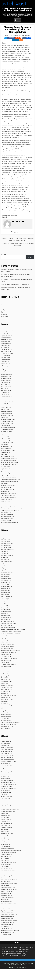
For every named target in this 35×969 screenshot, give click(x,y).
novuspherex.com (6, 371)
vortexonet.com (5, 345)
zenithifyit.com (5, 361)
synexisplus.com (6, 344)
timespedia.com (6, 825)
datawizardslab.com (7, 415)
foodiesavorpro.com (7, 423)
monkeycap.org (6, 792)
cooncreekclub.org (7, 749)
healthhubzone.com (7, 555)
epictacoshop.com (7, 868)
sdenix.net (4, 794)
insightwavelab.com (7, 429)
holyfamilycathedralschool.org (10, 511)
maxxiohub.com (6, 363)
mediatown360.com (7, 909)
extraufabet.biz (5, 592)
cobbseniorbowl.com (7, 647)
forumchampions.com (7, 755)
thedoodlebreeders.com (8, 674)
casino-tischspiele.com (8, 812)
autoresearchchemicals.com (10, 930)
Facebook (11, 37)
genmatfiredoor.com (7, 456)
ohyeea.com (5, 707)
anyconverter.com (6, 823)
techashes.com (5, 540)
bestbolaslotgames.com (8, 478)
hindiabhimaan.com (7, 924)
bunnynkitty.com (6, 856)
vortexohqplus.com (7, 398)
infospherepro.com (7, 421)
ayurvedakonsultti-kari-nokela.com (11, 637)
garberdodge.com (6, 763)
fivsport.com (4, 684)
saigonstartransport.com (8, 862)
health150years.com (7, 780)
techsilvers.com (5, 680)
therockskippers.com (7, 897)
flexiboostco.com (6, 332)
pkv (2, 307)
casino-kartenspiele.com (8, 808)
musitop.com (5, 701)
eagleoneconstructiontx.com (9, 464)
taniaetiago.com (6, 717)
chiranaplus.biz (5, 885)
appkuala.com (5, 845)
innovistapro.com (6, 394)
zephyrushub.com (6, 336)
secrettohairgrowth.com (8, 852)
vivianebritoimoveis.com (8, 788)
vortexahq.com (5, 359)
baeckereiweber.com (7, 536)
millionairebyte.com (7, 518)
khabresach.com (6, 926)
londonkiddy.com (6, 513)
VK (24, 37)
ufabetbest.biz (5, 602)
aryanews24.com (6, 641)
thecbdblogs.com (6, 928)
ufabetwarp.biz (5, 575)
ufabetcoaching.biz (7, 515)
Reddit (19, 37)
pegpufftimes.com (6, 751)
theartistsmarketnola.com (9, 883)
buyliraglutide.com (6, 569)
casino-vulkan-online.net (8, 905)
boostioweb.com (6, 334)
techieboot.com (6, 547)
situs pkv (3, 305)
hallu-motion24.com (7, 895)
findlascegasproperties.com (9, 458)
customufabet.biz (6, 606)
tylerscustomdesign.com (8, 771)
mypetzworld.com (6, 660)
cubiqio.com (4, 417)
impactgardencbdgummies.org (10, 722)
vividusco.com (5, 357)
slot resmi (8, 947)
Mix (22, 40)
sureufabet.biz (5, 604)
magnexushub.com (7, 563)
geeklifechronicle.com (8, 419)
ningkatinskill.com (6, 682)
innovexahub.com (6, 349)
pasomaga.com (6, 720)
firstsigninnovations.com (8, 761)
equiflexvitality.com (6, 466)
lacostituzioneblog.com (8, 705)
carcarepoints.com (7, 672)
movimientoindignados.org (9, 695)
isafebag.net (5, 802)
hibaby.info (4, 483)
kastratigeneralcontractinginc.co (11, 631)
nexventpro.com (6, 380)
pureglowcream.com (7, 849)
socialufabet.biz (6, 598)
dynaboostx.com (6, 390)
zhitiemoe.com (5, 709)
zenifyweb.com (5, 452)
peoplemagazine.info (7, 538)
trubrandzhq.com (6, 377)
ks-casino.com (5, 670)
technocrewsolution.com (8, 784)
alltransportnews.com (7, 621)
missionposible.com (7, 913)
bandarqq (4, 303)
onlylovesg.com (6, 468)
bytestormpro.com (6, 435)
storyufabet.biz (5, 608)
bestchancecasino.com (8, 489)
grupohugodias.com (7, 676)
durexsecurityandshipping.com (10, 650)
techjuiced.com (5, 559)
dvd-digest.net (5, 882)
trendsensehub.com (7, 441)
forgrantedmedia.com (8, 767)
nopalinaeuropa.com (7, 726)
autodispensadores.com (8, 493)
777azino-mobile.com (7, 645)
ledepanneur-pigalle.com (9, 880)
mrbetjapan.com (6, 841)
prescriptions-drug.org (8, 782)
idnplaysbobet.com (7, 474)
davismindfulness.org (7, 517)
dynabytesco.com (6, 412)
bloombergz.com (6, 804)
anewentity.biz (5, 843)
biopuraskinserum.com (8, 870)
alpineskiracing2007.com (8, 903)
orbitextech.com (6, 448)
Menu (18, 20)
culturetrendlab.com (7, 439)
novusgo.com (5, 433)
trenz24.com (5, 817)
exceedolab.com (6, 408)
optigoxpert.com (6, 384)
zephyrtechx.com (6, 382)
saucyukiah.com (6, 742)
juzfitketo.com (5, 718)
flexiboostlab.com (6, 396)
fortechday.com (6, 520)
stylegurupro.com (6, 413)
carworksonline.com (7, 773)
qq (28, 949)
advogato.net (5, 800)
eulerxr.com (4, 445)
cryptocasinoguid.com (8, 627)
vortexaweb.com (6, 367)
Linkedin (16, 40)
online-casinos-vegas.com (9, 915)
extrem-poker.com (7, 668)
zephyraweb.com (6, 365)
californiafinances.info (7, 872)
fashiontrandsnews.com (8, 623)
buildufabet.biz (5, 619)
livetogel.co (4, 454)
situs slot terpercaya (15, 951)
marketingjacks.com (7, 919)
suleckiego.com (6, 934)
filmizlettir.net (5, 745)
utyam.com (4, 703)
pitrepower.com (6, 907)
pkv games (20, 232)
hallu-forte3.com (6, 893)
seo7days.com (5, 847)
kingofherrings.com (7, 839)
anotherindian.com (7, 713)
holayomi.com (5, 505)
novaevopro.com (6, 373)
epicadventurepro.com (8, 427)
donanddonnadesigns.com (9, 462)
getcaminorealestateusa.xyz (9, 522)
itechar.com (4, 551)
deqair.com (4, 678)
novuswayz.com (6, 386)
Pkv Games (27, 35)
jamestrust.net (5, 816)
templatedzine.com (7, 685)
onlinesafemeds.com (7, 571)
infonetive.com (5, 866)
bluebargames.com (7, 757)
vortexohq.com (5, 425)
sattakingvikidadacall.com (9, 476)
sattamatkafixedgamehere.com (10, 480)
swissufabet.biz (5, 584)
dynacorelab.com (6, 351)
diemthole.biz (5, 829)
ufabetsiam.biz (5, 582)
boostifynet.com (6, 378)
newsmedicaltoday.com (8, 497)
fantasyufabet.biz (6, 580)
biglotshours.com (6, 567)
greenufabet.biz (6, 588)
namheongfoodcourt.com (9, 889)
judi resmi (15, 947)
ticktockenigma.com (7, 443)
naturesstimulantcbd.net (8, 724)
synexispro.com (5, 503)
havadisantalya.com (7, 543)
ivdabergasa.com (6, 654)
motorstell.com (5, 779)
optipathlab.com (6, 338)
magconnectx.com (6, 501)
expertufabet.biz (6, 579)
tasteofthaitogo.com (7, 854)
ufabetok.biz (4, 613)
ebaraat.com (5, 557)
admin (8, 35)
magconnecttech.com (8, 450)
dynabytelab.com (6, 340)
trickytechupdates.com (8, 922)
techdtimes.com (6, 545)
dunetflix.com (5, 693)
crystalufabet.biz (6, 612)
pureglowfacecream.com (9, 837)
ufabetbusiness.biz (6, 586)
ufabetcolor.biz (5, 590)
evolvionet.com (5, 342)
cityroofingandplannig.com (9, 652)
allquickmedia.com (7, 833)
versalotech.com (6, 404)
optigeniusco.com (6, 369)
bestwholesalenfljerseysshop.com (11, 633)
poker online (4, 316)
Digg (29, 37)
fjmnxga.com (5, 860)
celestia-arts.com (6, 753)
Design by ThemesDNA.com (17, 967)
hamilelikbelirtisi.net (7, 402)
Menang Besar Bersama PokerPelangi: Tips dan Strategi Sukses (17, 30)
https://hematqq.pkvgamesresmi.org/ (14, 955)
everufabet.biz (5, 615)
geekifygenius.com (7, 447)
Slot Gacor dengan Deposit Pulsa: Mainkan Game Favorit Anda (17, 9)
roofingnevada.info (7, 499)
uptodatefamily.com (7, 699)
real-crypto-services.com (9, 658)
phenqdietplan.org (6, 689)
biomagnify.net (5, 728)
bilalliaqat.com (5, 491)
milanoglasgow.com (7, 891)
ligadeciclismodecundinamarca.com (12, 507)
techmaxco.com (6, 406)
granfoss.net (4, 899)
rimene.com (4, 878)
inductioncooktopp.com (8, 495)
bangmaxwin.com (6, 864)
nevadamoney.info (6, 876)
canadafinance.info (7, 874)
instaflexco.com (5, 392)
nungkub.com (5, 711)
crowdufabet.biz (6, 617)
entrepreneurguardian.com (9, 481)
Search (3, 254)
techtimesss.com (6, 775)
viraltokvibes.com (6, 786)
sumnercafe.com (6, 691)
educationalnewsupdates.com (10, 330)
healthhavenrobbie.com (8, 460)
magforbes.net (5, 790)
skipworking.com (6, 819)
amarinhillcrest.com (7, 796)
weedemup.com (6, 487)
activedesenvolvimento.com (9, 470)
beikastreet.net (5, 744)
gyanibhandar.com (7, 573)
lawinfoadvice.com (7, 687)
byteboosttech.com (7, 561)
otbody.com (4, 814)
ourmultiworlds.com (7, 747)
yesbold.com (5, 553)
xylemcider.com (6, 715)
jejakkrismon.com (6, 827)
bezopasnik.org (5, 858)
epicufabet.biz (5, 610)
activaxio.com (5, 410)
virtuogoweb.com (6, 565)
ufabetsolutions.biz (6, 596)
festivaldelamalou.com (8, 759)
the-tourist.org (5, 798)
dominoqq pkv (21, 949)
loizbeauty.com (5, 821)
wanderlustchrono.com (8, 437)
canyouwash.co (6, 542)
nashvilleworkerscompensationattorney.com (14, 509)
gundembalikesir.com (7, 549)
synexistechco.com (7, 353)
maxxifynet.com (5, 347)
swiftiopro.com (5, 400)
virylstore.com (5, 777)
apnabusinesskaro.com (8, 932)
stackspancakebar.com (8, 887)
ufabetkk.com (5, 831)
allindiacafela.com (6, 901)
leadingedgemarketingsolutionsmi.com (13, 629)
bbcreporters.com (6, 625)
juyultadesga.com (6, 656)
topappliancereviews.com (9, 921)
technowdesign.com (7, 648)
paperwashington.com (8, 485)
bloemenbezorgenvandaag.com (11, 850)
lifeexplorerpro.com (7, 431)
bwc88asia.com (6, 666)
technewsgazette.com (8, 835)
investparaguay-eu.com (8, 664)
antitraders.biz (5, 639)
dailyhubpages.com (7, 472)
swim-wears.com (6, 765)
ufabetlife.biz (5, 594)
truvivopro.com (5, 355)
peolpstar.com (5, 769)
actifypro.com (5, 388)
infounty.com (5, 662)
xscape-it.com (5, 643)
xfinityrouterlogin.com (7, 917)
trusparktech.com (6, 375)
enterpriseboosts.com (7, 806)
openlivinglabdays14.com (8, 635)
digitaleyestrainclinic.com (8, 911)
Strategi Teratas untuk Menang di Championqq (15, 285)
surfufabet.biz (5, 600)
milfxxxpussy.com (6, 697)
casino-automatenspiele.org (10, 810)
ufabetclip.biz (5, 577)
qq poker (3, 311)
